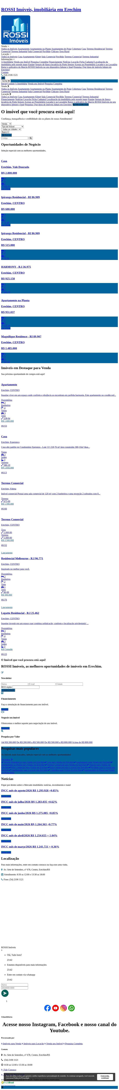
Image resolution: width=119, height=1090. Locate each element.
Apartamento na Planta (40, 49)
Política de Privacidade (21, 1078)
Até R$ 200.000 (8, 742)
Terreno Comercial (73, 56)
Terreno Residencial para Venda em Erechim (23, 762)
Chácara (55, 51)
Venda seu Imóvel (22, 62)
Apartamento (24, 49)
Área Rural (64, 51)
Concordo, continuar (105, 1077)
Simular (4, 709)
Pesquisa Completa (39, 62)
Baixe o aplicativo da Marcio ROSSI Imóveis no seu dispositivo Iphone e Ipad (37, 67)
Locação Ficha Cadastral (82, 62)
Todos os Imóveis (9, 49)
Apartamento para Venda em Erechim (93, 762)
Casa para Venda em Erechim (60, 762)
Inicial (4, 83)
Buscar (7, 135)
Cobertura (76, 49)
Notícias (66, 62)
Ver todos (6, 759)
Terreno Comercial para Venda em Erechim (66, 765)
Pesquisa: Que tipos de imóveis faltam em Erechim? (48, 104)
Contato (4, 72)
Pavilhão (47, 51)
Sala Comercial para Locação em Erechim (69, 767)
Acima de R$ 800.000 (82, 742)
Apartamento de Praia (61, 49)
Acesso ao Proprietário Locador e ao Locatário (96, 64)
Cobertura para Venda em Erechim (66, 770)
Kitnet (38, 56)
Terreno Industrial (19, 51)
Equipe (31, 64)
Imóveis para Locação (33, 1043)
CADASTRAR (8, 690)
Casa (84, 49)
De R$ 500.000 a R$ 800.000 (58, 742)
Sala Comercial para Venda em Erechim (29, 767)
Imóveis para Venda (11, 1043)
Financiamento (55, 62)
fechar (5, 81)
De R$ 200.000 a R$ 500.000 (30, 742)
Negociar (5, 728)
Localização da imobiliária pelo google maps (67, 99)
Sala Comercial (35, 51)
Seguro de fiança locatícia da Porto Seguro (54, 64)
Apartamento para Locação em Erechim (29, 770)
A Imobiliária (7, 62)
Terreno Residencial (96, 49)
